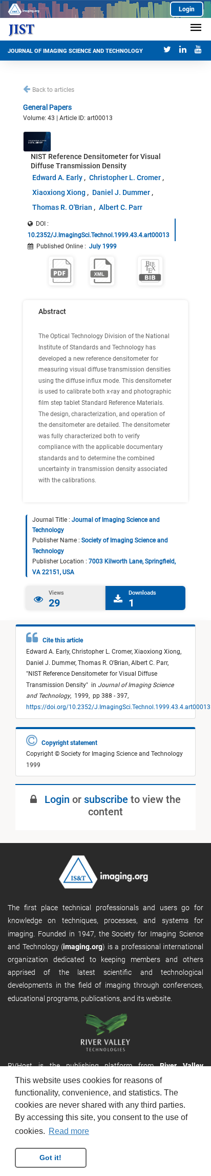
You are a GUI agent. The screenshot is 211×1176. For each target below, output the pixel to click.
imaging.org (82, 947)
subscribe (106, 799)
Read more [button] (69, 1131)
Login (187, 9)
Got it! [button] (50, 1157)
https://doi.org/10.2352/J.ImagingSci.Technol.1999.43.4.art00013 (118, 707)
